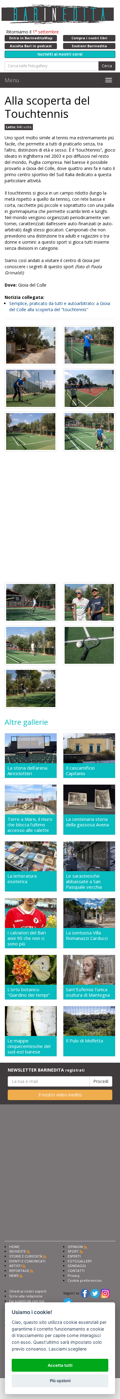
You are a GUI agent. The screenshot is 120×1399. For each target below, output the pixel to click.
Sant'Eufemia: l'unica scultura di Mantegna (88, 992)
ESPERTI (74, 1256)
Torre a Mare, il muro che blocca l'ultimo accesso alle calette (29, 824)
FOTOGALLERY (80, 1261)
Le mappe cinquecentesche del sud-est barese (28, 1046)
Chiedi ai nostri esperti (27, 1291)
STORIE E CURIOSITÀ (25, 1256)
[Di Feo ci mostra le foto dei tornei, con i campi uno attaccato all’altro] (89, 388)
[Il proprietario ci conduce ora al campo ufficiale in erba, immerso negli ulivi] (31, 431)
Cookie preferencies (85, 1280)
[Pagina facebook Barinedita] (85, 1293)
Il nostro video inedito (60, 1095)
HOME (14, 1246)
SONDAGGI (77, 1265)
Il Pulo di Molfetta (84, 1041)
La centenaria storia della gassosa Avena (87, 822)
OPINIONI (75, 1246)
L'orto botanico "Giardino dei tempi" (28, 992)
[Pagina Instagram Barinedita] (105, 1293)
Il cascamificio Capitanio (80, 770)
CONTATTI (76, 1270)
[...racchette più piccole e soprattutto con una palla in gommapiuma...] (89, 645)
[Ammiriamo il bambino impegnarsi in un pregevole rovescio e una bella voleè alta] (31, 602)
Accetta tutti (60, 1365)
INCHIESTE (17, 1251)
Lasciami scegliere (67, 1348)
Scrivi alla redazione (25, 1296)
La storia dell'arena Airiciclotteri (27, 770)
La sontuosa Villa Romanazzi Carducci (87, 935)
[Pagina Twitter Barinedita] (95, 1293)
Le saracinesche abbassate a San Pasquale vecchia (84, 881)
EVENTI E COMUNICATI (27, 1261)
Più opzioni (60, 1380)
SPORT (73, 1251)
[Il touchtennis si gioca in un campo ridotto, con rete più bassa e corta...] (31, 645)
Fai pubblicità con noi (26, 1301)
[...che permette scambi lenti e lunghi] (31, 688)
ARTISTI (15, 1265)
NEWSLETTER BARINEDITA (46, 1070)
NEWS (13, 1275)
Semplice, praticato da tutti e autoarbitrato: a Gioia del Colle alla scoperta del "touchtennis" (59, 306)
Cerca (107, 65)
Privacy (74, 1275)
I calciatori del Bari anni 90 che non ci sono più (26, 938)
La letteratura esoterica (22, 878)
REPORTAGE (19, 1270)
